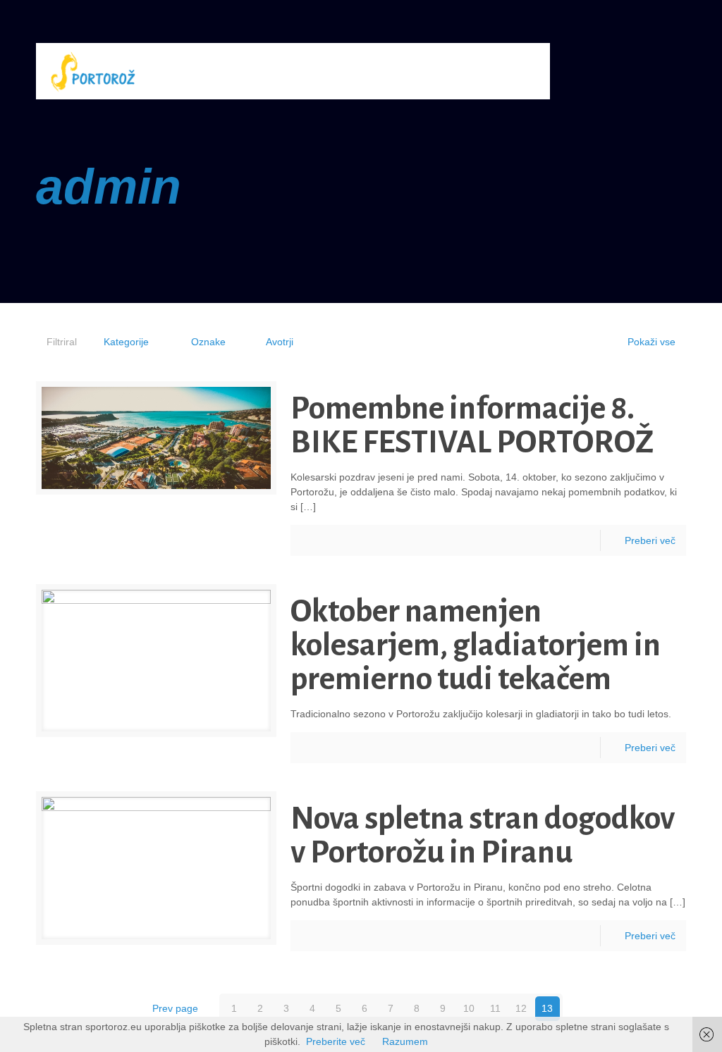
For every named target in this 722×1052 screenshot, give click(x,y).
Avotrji (279, 341)
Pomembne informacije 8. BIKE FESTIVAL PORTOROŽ (472, 425)
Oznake (208, 341)
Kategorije (126, 341)
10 (469, 1008)
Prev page (175, 1008)
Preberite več (335, 1041)
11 (495, 1008)
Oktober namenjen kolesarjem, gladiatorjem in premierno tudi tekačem (475, 645)
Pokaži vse (651, 341)
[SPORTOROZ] (92, 71)
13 (547, 1008)
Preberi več (650, 540)
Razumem (405, 1041)
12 (521, 1008)
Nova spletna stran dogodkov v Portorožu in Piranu (482, 836)
